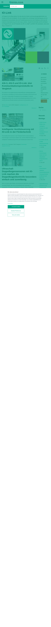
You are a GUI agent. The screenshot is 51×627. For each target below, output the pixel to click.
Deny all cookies (16, 214)
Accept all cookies (16, 206)
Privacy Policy (10, 203)
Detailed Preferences (16, 210)
